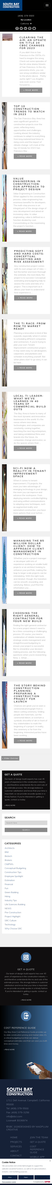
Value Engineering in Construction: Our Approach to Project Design (29, 184)
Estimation (10, 880)
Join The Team (39, 1137)
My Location (26, 20)
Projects (16, 1141)
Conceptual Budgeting (15, 868)
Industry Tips (11, 900)
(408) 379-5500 (26, 15)
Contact (16, 1155)
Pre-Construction (13, 912)
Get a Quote (13, 774)
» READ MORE (31, 90)
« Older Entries (10, 758)
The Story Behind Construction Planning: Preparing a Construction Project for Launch (30, 693)
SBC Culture (10, 920)
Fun (6, 888)
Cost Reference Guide (20, 1027)
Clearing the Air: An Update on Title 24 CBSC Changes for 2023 (33, 43)
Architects (10, 848)
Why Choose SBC (13, 928)
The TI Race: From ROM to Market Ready (30, 326)
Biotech (8, 856)
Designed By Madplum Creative (27, 1128)
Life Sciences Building (15, 904)
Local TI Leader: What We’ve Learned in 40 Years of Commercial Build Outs (30, 402)
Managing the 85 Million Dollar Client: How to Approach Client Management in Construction (29, 547)
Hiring (7, 896)
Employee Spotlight (14, 876)
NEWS (8, 908)
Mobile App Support (37, 1158)
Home (13, 1137)
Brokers (8, 860)
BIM (7, 852)
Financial (9, 884)
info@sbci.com (14, 1116)
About (14, 1151)
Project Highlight (12, 916)
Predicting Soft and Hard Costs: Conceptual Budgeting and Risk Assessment (29, 256)
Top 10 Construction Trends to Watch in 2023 (29, 110)
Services (16, 1146)
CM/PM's (9, 864)
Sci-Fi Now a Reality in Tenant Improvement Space (29, 472)
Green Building (11, 892)
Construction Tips (13, 872)
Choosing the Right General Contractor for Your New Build (28, 617)
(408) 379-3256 (20, 1112)
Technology (10, 924)
